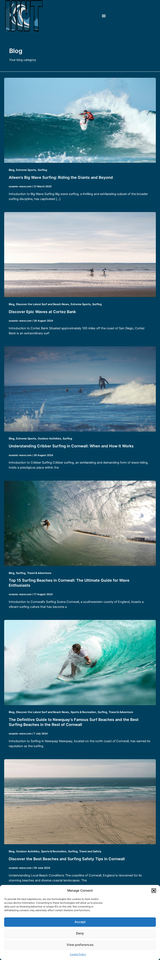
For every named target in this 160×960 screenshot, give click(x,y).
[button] (154, 890)
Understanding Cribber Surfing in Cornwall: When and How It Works (71, 446)
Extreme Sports (26, 170)
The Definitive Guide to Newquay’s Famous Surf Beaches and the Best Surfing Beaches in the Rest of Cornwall (74, 722)
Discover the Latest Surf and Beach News (42, 304)
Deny (80, 933)
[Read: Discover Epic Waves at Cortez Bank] (80, 254)
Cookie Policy (78, 954)
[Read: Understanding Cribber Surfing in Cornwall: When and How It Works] (80, 389)
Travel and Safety (90, 851)
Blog (11, 170)
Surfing (42, 170)
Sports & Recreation (83, 712)
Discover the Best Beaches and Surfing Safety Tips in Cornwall (67, 858)
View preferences (80, 945)
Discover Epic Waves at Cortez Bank (42, 311)
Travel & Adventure (39, 573)
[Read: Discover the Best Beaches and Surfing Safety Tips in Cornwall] (80, 801)
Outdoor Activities (49, 438)
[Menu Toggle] (104, 16)
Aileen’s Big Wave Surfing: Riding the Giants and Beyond (61, 177)
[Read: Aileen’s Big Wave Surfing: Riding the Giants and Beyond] (80, 120)
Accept (80, 922)
